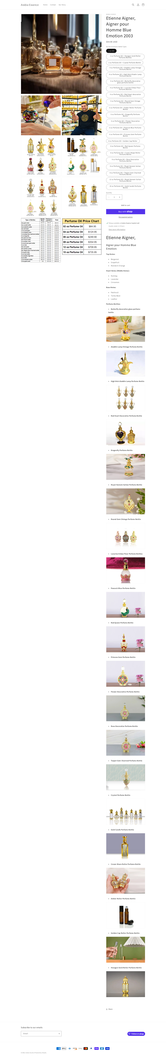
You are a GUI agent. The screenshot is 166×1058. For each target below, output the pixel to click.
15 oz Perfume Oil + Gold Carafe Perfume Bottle (125, 187)
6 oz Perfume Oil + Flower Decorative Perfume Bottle (125, 122)
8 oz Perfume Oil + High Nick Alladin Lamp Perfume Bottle (125, 75)
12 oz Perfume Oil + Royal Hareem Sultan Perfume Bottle (125, 180)
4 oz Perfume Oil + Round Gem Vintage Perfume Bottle (125, 102)
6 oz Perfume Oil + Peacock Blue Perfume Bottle (125, 128)
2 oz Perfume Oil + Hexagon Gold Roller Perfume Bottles (125, 57)
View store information (117, 229)
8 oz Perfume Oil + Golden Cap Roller (123, 141)
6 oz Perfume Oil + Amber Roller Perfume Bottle (125, 108)
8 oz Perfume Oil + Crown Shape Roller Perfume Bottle (125, 153)
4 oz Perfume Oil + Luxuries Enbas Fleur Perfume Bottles (125, 88)
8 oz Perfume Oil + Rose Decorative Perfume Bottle (125, 160)
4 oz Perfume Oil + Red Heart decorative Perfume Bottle (125, 95)
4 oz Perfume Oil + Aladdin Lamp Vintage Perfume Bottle (125, 68)
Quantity (109, 193)
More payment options (126, 217)
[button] (133, 4)
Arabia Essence (30, 1052)
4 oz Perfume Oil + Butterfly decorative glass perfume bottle (125, 82)
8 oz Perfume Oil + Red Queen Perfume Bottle (125, 147)
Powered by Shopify (40, 1052)
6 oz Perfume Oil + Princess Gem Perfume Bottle (125, 135)
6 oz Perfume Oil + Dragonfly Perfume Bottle (125, 115)
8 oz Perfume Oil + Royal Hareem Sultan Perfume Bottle (125, 167)
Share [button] (110, 1009)
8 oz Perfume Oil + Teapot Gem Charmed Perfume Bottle (125, 173)
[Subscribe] (58, 1033)
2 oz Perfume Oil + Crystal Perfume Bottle (125, 63)
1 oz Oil (111, 51)
